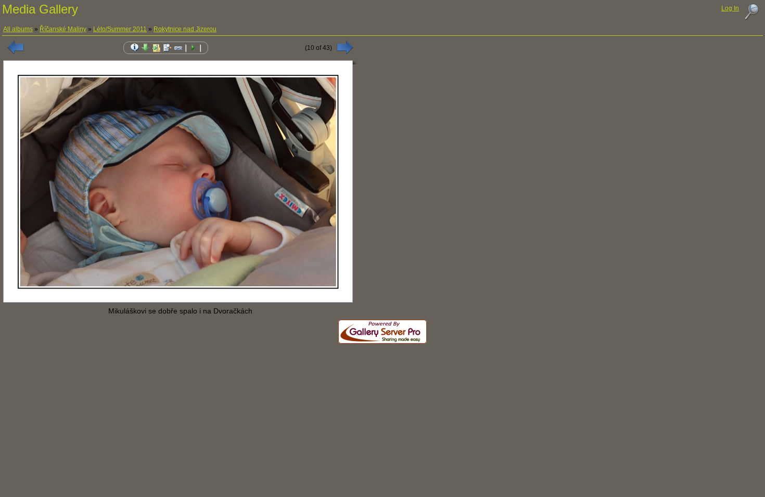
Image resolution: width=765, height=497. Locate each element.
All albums (18, 29)
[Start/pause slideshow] (193, 48)
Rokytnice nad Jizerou (185, 29)
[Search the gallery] (751, 12)
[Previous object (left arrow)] (16, 47)
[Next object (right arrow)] (345, 47)
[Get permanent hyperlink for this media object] (178, 48)
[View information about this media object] (135, 48)
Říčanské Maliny (63, 29)
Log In (730, 8)
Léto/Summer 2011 (120, 29)
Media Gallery (40, 9)
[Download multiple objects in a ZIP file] (156, 48)
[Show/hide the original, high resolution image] (167, 48)
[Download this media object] (146, 48)
